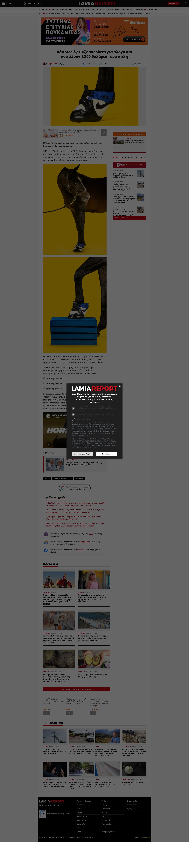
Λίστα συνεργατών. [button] (95, 435)
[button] (94, 419)
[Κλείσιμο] (120, 386)
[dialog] (94, 421)
